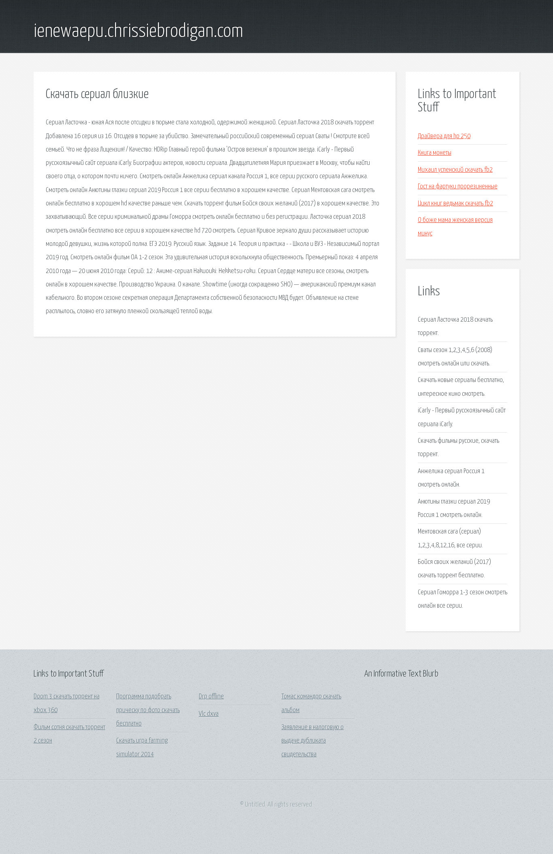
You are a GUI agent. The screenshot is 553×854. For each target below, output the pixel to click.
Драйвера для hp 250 (444, 136)
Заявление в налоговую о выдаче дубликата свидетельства (312, 741)
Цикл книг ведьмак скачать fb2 (455, 203)
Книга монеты (434, 152)
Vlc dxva (209, 714)
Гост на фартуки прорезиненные (458, 186)
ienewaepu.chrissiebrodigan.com (138, 31)
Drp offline (211, 696)
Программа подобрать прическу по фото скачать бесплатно (148, 710)
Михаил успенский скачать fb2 (455, 170)
